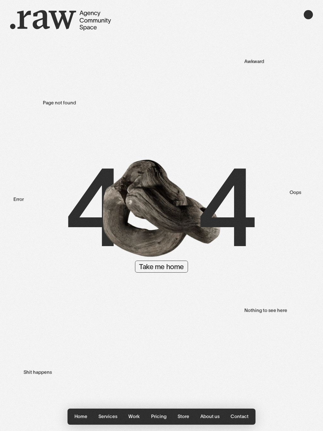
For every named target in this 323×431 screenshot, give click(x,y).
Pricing (159, 416)
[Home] (60, 21)
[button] (108, 416)
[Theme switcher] (308, 14)
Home (80, 416)
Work (134, 416)
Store (183, 416)
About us (210, 416)
